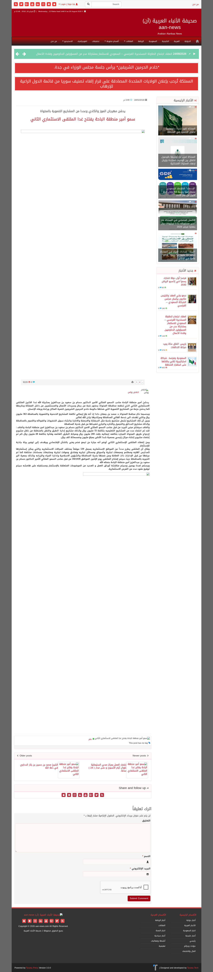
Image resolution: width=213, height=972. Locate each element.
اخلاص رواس (133, 392)
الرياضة (141, 41)
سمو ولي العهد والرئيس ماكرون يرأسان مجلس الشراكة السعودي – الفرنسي (173, 300)
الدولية (188, 41)
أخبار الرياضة (160, 920)
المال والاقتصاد (189, 951)
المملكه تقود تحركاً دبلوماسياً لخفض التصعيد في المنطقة (180, 130)
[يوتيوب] (32, 4)
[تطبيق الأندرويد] (49, 4)
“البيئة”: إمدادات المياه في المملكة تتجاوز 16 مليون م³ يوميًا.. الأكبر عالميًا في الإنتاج (177, 255)
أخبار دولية (191, 920)
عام (90, 739)
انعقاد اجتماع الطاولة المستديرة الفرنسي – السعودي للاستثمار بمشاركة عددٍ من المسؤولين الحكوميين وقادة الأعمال (175, 324)
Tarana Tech (193, 968)
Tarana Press (32, 968)
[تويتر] (21, 4)
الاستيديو (68, 41)
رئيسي (193, 941)
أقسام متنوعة (112, 41)
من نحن (195, 4)
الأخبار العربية (190, 925)
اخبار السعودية (189, 930)
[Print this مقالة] (132, 382)
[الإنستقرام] (43, 4)
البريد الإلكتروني (140, 868)
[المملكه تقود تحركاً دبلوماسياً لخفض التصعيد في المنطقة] (177, 120)
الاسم (146, 856)
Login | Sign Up (68, 4)
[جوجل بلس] (27, 4)
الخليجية (165, 41)
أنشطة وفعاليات (158, 941)
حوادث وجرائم (190, 946)
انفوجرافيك (82, 41)
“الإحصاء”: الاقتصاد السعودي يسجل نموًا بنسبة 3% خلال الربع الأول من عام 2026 (179, 191)
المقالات (129, 41)
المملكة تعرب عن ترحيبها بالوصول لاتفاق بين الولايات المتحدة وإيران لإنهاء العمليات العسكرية (178, 160)
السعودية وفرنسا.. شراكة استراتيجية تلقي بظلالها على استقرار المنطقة (173, 361)
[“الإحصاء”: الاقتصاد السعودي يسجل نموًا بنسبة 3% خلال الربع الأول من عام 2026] (177, 184)
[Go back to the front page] (43, 915)
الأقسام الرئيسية (188, 915)
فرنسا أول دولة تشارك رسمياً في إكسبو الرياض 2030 (174, 281)
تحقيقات (95, 41)
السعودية (153, 41)
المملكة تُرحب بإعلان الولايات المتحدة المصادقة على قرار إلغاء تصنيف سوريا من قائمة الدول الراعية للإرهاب (106, 83)
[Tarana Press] (155, 968)
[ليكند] (38, 4)
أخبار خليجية (190, 936)
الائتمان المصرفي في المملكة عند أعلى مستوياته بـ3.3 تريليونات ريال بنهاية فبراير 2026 (178, 223)
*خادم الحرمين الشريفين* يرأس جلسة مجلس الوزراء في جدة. (106, 67)
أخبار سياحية (159, 936)
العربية (177, 41)
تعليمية (162, 946)
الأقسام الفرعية (158, 915)
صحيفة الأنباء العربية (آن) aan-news (170, 24)
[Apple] (54, 4)
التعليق (146, 820)
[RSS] (16, 4)
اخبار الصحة (160, 930)
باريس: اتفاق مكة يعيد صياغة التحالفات (149, 58)
